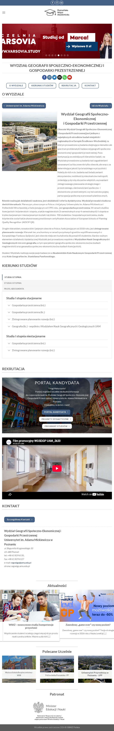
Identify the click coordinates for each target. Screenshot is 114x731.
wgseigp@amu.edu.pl (21, 562)
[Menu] (3, 12)
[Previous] (7, 41)
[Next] (106, 41)
